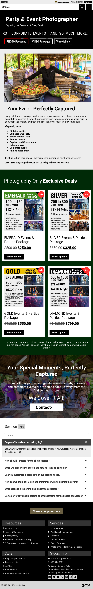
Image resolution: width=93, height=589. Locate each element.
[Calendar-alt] (49, 577)
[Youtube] (58, 577)
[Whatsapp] (71, 577)
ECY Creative (6, 7)
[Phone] (75, 577)
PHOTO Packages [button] (16, 41)
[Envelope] (66, 577)
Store (8, 553)
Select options (14, 256)
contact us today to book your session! (50, 162)
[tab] (46, 448)
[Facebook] (54, 577)
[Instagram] (62, 577)
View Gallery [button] (63, 41)
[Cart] (82, 7)
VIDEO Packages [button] (41, 41)
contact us (16, 451)
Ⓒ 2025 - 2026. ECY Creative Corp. (13, 585)
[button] (89, 7)
